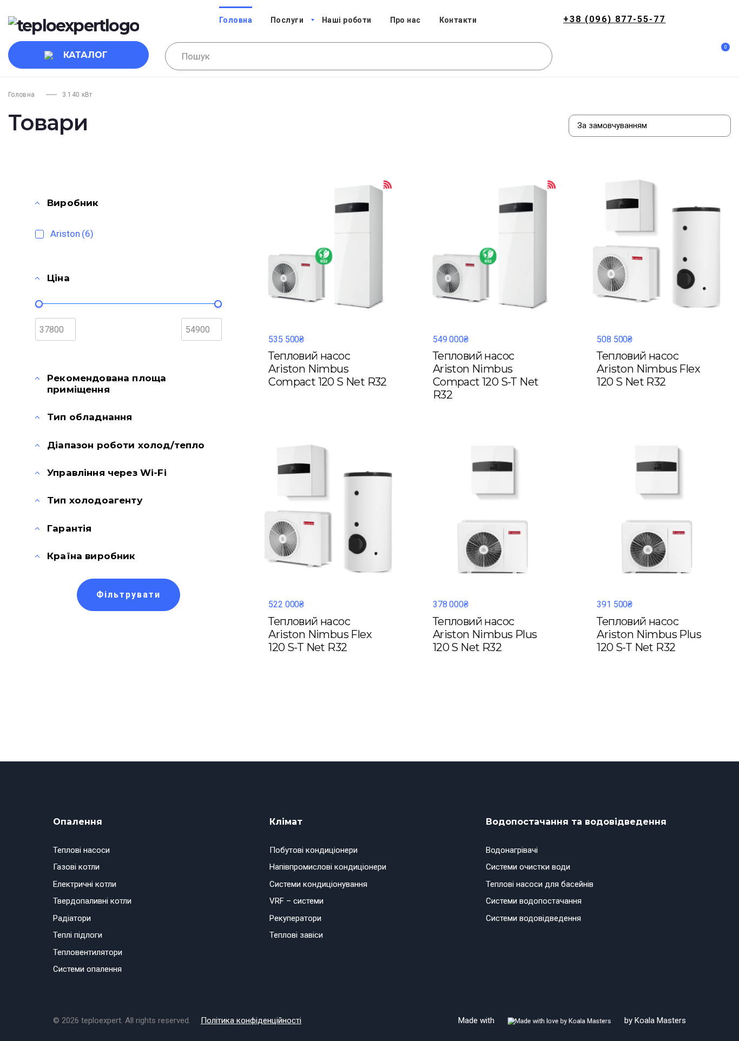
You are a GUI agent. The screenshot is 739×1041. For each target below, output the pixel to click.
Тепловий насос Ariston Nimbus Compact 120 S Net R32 (327, 368)
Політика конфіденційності (251, 1020)
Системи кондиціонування (318, 884)
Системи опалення (87, 969)
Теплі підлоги (77, 935)
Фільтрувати (128, 594)
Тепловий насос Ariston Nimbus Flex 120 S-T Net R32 (320, 634)
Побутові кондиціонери (313, 850)
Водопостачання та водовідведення (576, 822)
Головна (21, 94)
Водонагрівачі (512, 850)
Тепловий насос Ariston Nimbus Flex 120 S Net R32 (648, 368)
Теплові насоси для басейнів (539, 884)
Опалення (77, 822)
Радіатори (72, 918)
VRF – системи (296, 901)
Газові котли (76, 867)
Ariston (72, 233)
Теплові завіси (296, 935)
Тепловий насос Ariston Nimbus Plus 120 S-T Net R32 (649, 634)
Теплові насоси (81, 850)
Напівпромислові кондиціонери (327, 867)
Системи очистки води (528, 867)
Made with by (572, 1020)
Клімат (285, 822)
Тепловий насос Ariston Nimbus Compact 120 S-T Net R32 (486, 375)
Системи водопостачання (534, 901)
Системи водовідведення (533, 918)
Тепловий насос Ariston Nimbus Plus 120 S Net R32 (485, 634)
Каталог (85, 55)
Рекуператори (295, 918)
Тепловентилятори (87, 952)
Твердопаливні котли (92, 901)
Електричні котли (84, 884)
